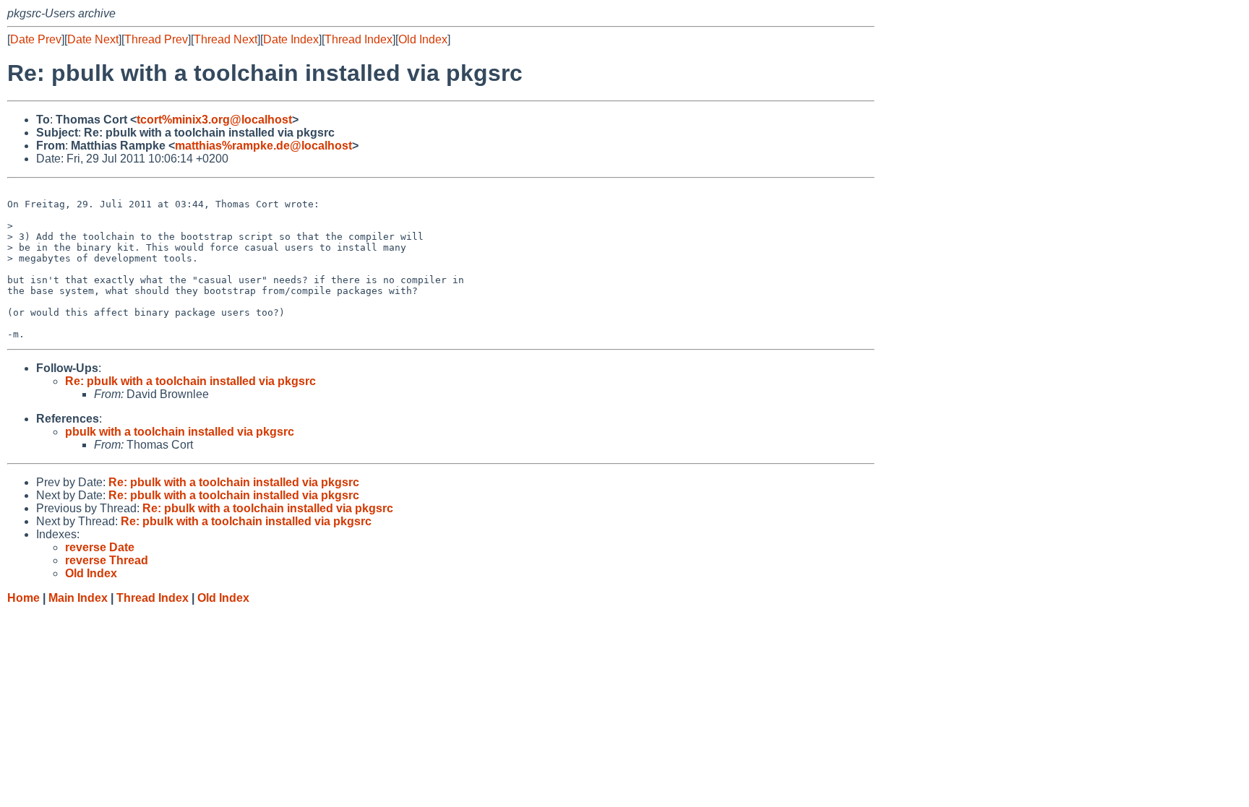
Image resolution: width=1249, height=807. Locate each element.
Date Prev (35, 39)
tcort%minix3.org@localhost (214, 119)
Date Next (93, 39)
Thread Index (358, 39)
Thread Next (225, 39)
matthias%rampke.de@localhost (263, 145)
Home (23, 598)
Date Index (291, 39)
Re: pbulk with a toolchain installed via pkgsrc (190, 381)
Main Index (78, 598)
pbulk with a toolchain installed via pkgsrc (179, 432)
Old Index (422, 39)
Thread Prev (156, 39)
